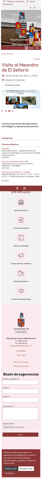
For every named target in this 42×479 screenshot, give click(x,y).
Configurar (9, 473)
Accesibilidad (21, 351)
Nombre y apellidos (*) (11, 379)
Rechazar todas (26, 468)
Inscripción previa (12, 85)
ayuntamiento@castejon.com (21, 346)
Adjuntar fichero (8, 424)
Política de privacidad (21, 366)
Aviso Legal (21, 355)
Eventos (10, 54)
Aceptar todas (11, 468)
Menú (31, 48)
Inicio (3, 54)
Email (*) (6, 388)
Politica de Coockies (21, 362)
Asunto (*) (6, 396)
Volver (37, 59)
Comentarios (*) (8, 406)
